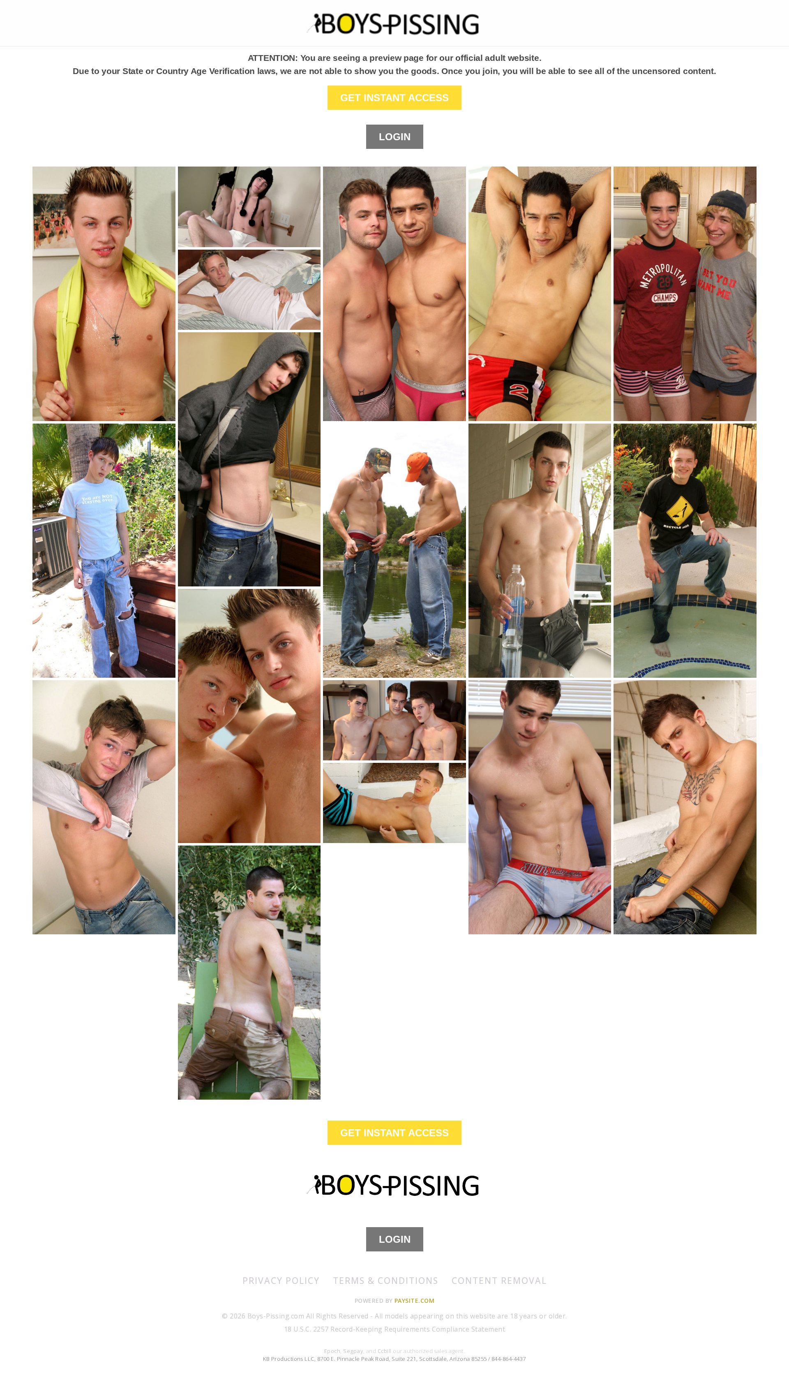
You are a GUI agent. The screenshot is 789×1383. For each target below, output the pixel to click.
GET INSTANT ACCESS (394, 97)
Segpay (353, 1351)
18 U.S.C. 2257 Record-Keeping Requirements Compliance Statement (394, 1329)
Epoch (332, 1351)
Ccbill (385, 1351)
